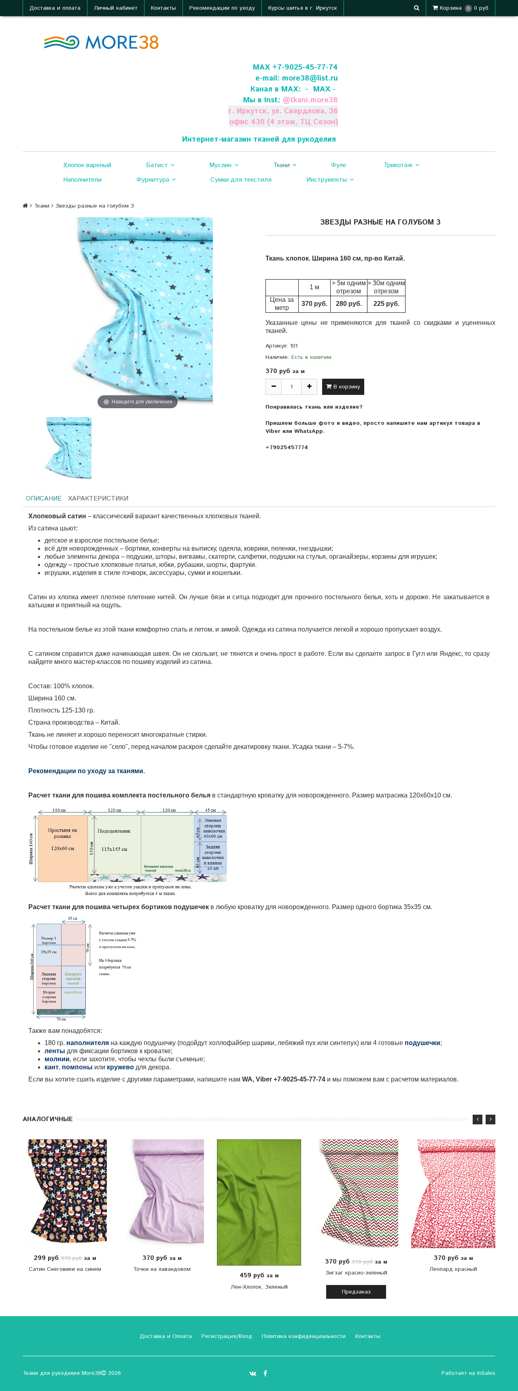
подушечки (422, 1042)
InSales (486, 1373)
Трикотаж (398, 165)
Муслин (220, 165)
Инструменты (326, 179)
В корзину (345, 387)
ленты (55, 1050)
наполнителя (87, 1042)
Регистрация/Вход (226, 1336)
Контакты (163, 8)
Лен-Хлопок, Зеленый (259, 1287)
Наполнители (82, 179)
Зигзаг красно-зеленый (356, 1273)
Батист (157, 165)
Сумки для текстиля (241, 179)
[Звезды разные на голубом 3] (66, 449)
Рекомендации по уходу (222, 8)
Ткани (281, 165)
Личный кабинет (116, 8)
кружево (120, 1067)
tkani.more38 (314, 100)
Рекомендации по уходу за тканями (85, 771)
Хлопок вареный (87, 165)
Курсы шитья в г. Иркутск (302, 8)
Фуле (338, 165)
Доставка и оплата (55, 8)
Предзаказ (356, 1292)
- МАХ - (320, 89)
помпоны (77, 1067)
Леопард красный (453, 1269)
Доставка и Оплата (165, 1336)
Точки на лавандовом (162, 1269)
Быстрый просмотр (69, 1194)
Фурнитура (152, 179)
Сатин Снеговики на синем (65, 1269)
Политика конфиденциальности (303, 1336)
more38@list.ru (310, 78)
